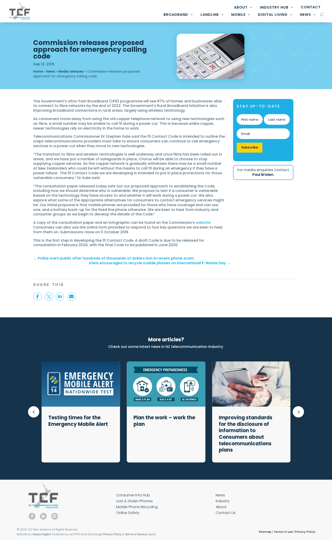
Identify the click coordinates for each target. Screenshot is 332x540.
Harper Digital (42, 534)
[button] (298, 411)
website (203, 222)
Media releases (71, 71)
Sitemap (265, 532)
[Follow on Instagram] (54, 516)
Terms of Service (136, 534)
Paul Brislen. (263, 174)
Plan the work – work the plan (164, 421)
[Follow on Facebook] (32, 516)
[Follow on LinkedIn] (43, 516)
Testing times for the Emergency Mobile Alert (78, 421)
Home (38, 71)
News (50, 71)
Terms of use (283, 532)
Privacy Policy (112, 534)
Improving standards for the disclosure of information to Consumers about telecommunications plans (245, 433)
